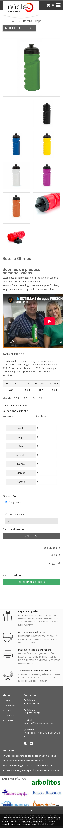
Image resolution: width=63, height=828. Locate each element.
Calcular (31, 536)
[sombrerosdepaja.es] (15, 792)
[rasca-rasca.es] (47, 792)
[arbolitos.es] (46, 781)
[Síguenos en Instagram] (31, 743)
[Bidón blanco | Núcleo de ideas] (16, 175)
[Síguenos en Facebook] (26, 743)
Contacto (10, 720)
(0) (52, 4)
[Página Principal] (21, 7)
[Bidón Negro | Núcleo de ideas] (47, 113)
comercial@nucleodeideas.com (39, 723)
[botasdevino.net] (46, 804)
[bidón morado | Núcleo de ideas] (47, 175)
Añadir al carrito (32, 582)
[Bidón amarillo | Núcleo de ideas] (47, 144)
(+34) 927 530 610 (32, 703)
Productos (15, 21)
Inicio (5, 21)
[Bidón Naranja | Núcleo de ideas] (16, 206)
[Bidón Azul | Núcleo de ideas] (16, 144)
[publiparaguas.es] (15, 804)
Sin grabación (16, 502)
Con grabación (17, 514)
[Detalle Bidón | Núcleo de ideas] (47, 206)
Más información (46, 824)
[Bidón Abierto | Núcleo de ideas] (16, 237)
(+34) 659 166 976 (32, 713)
